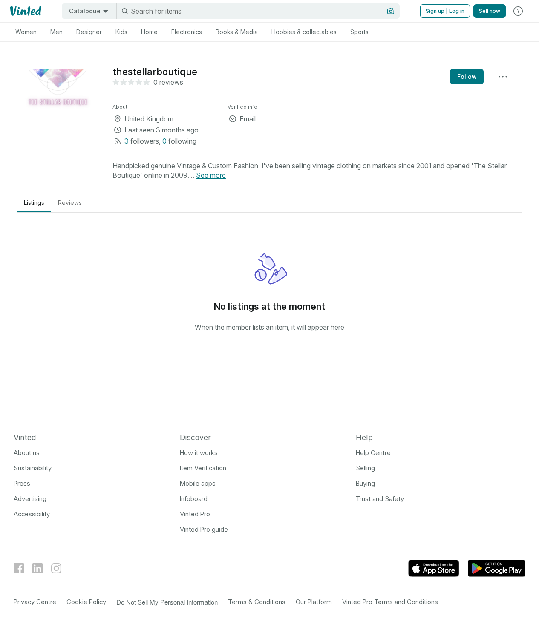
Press (22, 483)
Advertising (30, 499)
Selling (365, 468)
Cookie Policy (86, 602)
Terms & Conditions (256, 602)
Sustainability (33, 468)
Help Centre (373, 453)
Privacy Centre (35, 602)
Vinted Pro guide (204, 529)
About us (27, 453)
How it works (199, 453)
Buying (365, 483)
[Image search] (391, 11)
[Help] (518, 11)
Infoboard (194, 499)
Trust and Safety (380, 499)
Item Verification (203, 468)
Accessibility (32, 514)
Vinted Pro (195, 514)
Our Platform (314, 602)
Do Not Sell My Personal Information (167, 601)
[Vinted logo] (25, 11)
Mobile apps (198, 483)
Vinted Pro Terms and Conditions (390, 602)
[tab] (26, 32)
